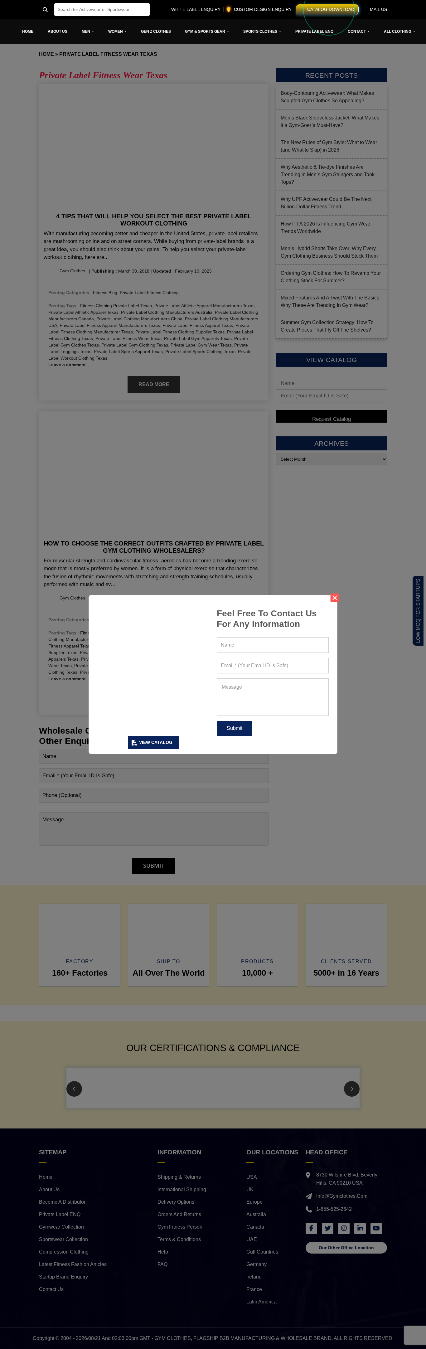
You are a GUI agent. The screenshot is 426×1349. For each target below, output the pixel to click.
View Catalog (155, 742)
